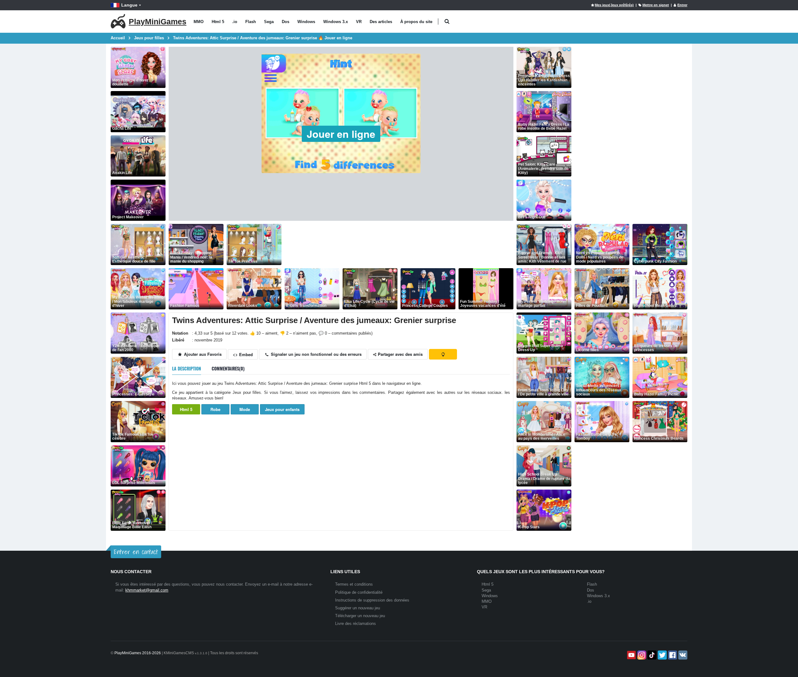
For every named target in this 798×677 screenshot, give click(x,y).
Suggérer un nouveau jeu (357, 608)
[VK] (682, 655)
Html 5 (218, 21)
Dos (285, 21)
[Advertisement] (398, 244)
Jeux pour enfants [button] (282, 409)
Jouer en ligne (341, 134)
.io (234, 21)
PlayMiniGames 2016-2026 (137, 653)
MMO (199, 21)
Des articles (381, 21)
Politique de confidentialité (358, 592)
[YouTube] (631, 655)
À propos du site (416, 21)
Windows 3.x (335, 21)
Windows (306, 21)
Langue (129, 4)
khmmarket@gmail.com (146, 590)
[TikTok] (651, 655)
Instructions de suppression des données (372, 600)
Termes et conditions (354, 584)
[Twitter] (661, 655)
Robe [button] (215, 409)
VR (359, 21)
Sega (269, 21)
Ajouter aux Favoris (202, 354)
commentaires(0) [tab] (228, 368)
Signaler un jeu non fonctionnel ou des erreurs (316, 354)
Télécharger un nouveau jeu (360, 615)
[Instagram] (641, 655)
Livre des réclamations (355, 623)
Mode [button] (244, 409)
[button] (447, 22)
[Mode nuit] (443, 354)
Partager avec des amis (400, 354)
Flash (250, 21)
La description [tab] (186, 368)
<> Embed (243, 354)
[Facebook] (672, 655)
